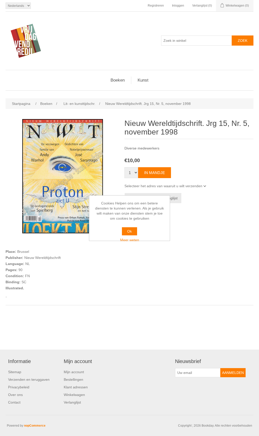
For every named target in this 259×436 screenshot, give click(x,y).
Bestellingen (73, 379)
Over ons (15, 395)
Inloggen (178, 5)
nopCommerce (35, 425)
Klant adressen (76, 387)
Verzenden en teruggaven (29, 379)
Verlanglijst (72, 402)
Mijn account (74, 372)
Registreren (156, 5)
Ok (129, 231)
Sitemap (14, 372)
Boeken (118, 80)
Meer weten (129, 240)
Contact (14, 402)
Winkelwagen (74, 395)
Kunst (143, 80)
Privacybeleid (18, 387)
